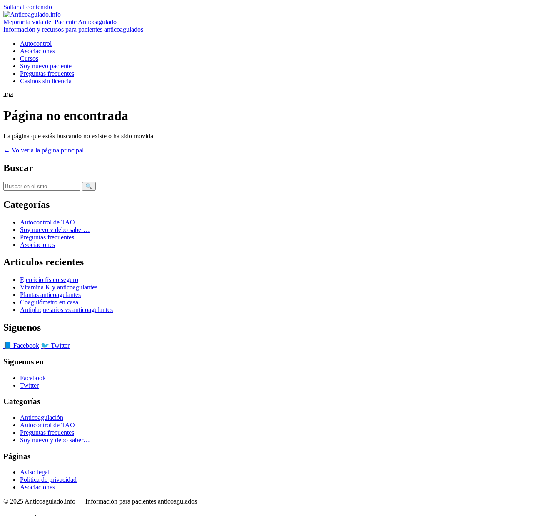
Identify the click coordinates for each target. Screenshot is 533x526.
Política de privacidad (48, 479)
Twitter (29, 385)
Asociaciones (37, 51)
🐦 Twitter (55, 345)
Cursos (29, 58)
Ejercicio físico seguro (49, 279)
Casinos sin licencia (46, 81)
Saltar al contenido (27, 6)
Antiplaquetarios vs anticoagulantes (66, 309)
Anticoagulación (41, 417)
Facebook (33, 377)
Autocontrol (36, 43)
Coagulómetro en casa (49, 302)
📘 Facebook (21, 345)
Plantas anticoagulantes (50, 294)
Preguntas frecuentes (47, 73)
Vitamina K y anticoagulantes (58, 287)
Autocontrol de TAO (47, 222)
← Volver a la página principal (43, 150)
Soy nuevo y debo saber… (55, 229)
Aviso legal (35, 472)
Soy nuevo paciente (46, 66)
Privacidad (52, 515)
